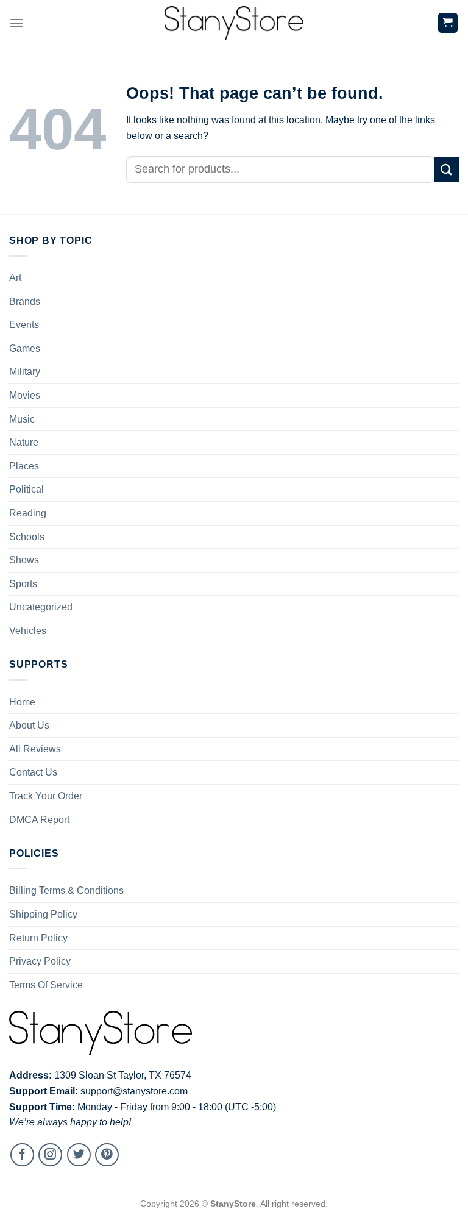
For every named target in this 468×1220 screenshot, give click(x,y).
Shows (24, 560)
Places (24, 466)
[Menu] (16, 23)
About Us (29, 725)
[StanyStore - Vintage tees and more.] (234, 23)
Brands (24, 301)
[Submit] (446, 169)
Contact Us (33, 772)
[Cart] (448, 23)
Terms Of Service (46, 985)
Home (22, 702)
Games (24, 348)
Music (22, 419)
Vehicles (27, 631)
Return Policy (38, 938)
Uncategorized (41, 607)
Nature (23, 442)
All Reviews (35, 749)
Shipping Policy (43, 914)
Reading (27, 513)
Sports (23, 584)
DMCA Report (39, 820)
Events (24, 324)
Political (26, 489)
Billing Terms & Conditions (66, 890)
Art (15, 278)
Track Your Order (45, 796)
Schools (26, 537)
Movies (24, 395)
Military (24, 371)
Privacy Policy (40, 961)
